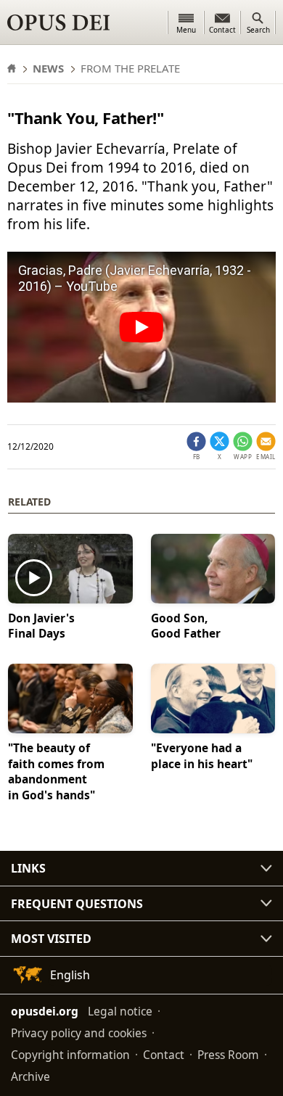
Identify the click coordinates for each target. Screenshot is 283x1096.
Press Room (228, 1055)
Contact (163, 1055)
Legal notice (120, 1011)
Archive (30, 1076)
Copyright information (70, 1055)
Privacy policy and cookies (79, 1033)
